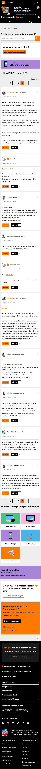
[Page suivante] (30, 83)
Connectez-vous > (10, 630)
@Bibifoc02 (9, 275)
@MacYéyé (9, 169)
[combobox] (18, 38)
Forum (11, 22)
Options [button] (34, 79)
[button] (37, 92)
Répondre (5, 147)
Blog (30, 22)
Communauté (12, 17)
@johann (4, 308)
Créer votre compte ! (12, 621)
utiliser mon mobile (11, 29)
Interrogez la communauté (14, 52)
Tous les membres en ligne (13, 596)
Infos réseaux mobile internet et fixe (13, 575)
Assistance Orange (7, 573)
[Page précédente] (10, 83)
